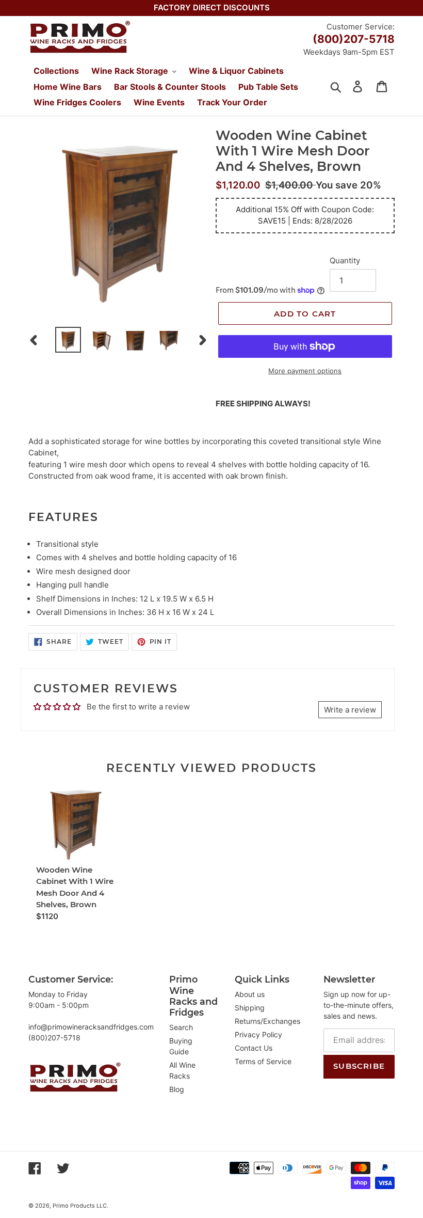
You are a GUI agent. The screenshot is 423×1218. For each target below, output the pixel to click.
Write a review (350, 710)
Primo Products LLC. (80, 1205)
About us (250, 994)
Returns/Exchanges (267, 1021)
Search (181, 1027)
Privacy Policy (258, 1034)
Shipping (250, 1007)
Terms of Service (263, 1061)
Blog (176, 1089)
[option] (68, 339)
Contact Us (253, 1047)
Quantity (345, 260)
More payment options (304, 371)
